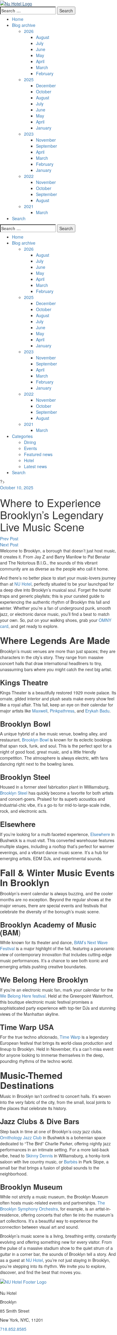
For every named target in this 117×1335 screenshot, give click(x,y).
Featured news (38, 454)
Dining (30, 442)
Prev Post (9, 539)
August (42, 37)
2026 (29, 31)
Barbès (71, 1162)
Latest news (35, 466)
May (40, 55)
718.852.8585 (13, 1329)
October (43, 91)
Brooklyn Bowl (36, 740)
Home (17, 19)
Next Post (9, 545)
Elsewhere (100, 834)
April (40, 61)
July (40, 43)
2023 (29, 134)
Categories (22, 436)
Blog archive (23, 25)
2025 (29, 79)
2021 (29, 206)
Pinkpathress (62, 711)
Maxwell (39, 711)
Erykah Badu (97, 711)
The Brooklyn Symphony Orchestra (52, 1206)
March (42, 67)
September (46, 146)
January (43, 128)
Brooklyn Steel (13, 793)
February (44, 73)
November (46, 140)
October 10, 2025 (16, 487)
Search (19, 218)
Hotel (29, 460)
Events (30, 448)
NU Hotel (23, 584)
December (46, 85)
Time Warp (71, 1037)
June (40, 49)
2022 (29, 176)
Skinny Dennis (39, 1156)
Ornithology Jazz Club (21, 1137)
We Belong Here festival (23, 996)
